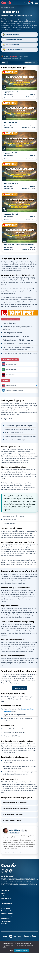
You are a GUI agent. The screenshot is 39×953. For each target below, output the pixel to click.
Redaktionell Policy (6, 901)
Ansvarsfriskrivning (6, 916)
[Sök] (25, 3)
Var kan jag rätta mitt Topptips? (12, 820)
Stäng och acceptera (22, 950)
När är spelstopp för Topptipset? (13, 814)
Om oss (3, 893)
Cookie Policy (5, 924)
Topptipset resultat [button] (19, 688)
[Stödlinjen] (30, 937)
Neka (11, 950)
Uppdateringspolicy (6, 903)
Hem (2, 7)
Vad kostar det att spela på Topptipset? (15, 802)
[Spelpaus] (15, 937)
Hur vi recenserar (6, 898)
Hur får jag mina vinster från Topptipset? (15, 808)
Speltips (6, 7)
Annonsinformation (6, 911)
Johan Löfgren (14, 56)
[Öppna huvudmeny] (36, 3)
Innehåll (4, 62)
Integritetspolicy (6, 921)
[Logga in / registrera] (32, 3)
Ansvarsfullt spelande (7, 913)
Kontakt (3, 896)
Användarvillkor (5, 918)
